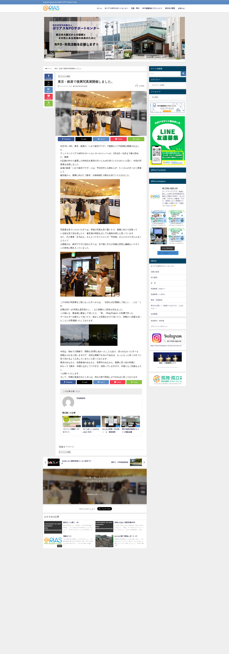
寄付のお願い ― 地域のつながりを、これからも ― (167, 307)
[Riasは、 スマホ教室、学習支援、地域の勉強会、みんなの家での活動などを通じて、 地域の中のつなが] (158, 218)
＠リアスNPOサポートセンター (116, 8)
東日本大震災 (170, 8)
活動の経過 (155, 272)
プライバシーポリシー (159, 326)
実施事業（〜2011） (158, 294)
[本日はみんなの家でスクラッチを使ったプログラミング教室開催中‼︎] (158, 236)
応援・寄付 (135, 8)
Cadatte (141, 86)
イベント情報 (65, 76)
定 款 (153, 283)
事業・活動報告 (156, 300)
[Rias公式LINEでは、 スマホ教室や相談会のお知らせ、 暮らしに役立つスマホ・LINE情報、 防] (176, 236)
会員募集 (154, 314)
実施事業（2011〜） (158, 289)
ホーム (99, 8)
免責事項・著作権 (157, 321)
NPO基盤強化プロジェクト (152, 8)
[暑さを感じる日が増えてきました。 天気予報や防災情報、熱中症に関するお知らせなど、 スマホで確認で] (176, 218)
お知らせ (181, 8)
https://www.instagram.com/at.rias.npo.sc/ (166, 345)
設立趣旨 (154, 277)
